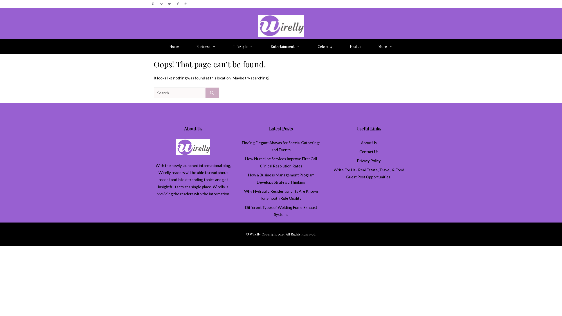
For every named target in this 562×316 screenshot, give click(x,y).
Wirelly (165, 172)
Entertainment (282, 46)
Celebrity (325, 46)
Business (203, 46)
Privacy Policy (369, 160)
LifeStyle (240, 46)
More (382, 46)
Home (174, 46)
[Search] (212, 93)
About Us (369, 142)
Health (355, 46)
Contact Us (368, 151)
